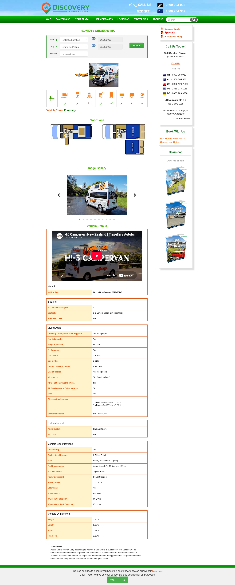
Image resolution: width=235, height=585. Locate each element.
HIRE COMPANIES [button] (104, 19)
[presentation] (59, 195)
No (123, 580)
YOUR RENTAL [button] (82, 19)
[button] (80, 219)
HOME (48, 19)
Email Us (175, 63)
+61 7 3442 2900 (175, 104)
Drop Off (53, 46)
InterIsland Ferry (172, 36)
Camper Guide (171, 29)
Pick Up (53, 39)
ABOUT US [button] (158, 19)
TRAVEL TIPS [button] (141, 19)
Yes (112, 580)
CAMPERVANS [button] (63, 19)
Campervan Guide (170, 142)
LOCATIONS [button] (123, 19)
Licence (53, 53)
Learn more (157, 571)
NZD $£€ (143, 11)
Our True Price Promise (172, 138)
